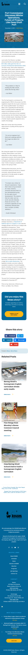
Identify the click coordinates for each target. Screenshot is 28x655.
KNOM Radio (19, 28)
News (8, 351)
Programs (14, 568)
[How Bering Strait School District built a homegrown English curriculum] (14, 454)
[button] (9, 547)
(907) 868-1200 (14, 599)
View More (7, 394)
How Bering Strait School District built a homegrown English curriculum (13, 468)
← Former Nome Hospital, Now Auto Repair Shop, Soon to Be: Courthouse (13, 488)
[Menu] (19, 4)
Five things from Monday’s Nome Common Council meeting (11, 426)
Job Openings (14, 571)
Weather (14, 566)
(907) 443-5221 (14, 588)
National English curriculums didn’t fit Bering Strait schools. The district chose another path (14, 625)
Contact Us (14, 573)
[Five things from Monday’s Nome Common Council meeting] (14, 412)
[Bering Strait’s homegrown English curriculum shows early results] (14, 371)
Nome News (14, 351)
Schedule (14, 558)
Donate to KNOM (14, 563)
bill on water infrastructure (13, 261)
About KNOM (14, 556)
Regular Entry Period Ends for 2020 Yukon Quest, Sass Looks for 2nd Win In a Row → (15, 492)
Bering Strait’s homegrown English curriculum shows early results (12, 385)
